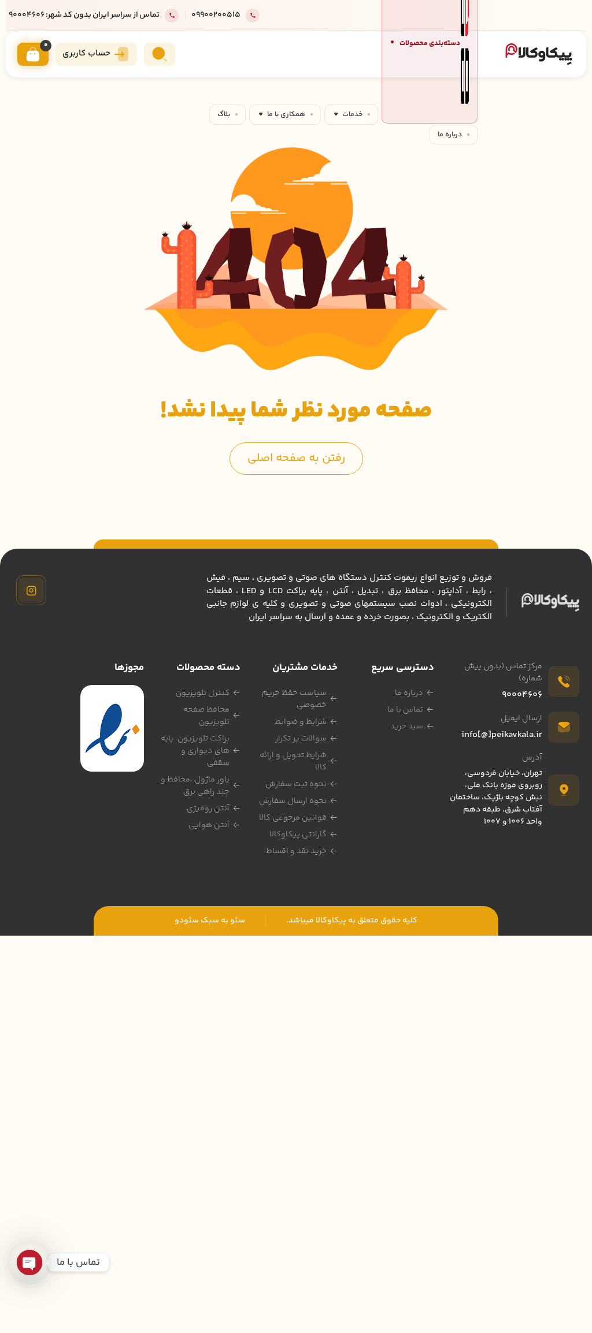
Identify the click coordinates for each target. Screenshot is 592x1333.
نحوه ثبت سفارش (296, 784)
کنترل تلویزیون (203, 693)
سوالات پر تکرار (301, 738)
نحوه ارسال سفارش (293, 801)
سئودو (187, 920)
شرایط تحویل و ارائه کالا (293, 761)
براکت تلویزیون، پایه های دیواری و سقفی (195, 750)
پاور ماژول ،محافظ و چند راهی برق (195, 785)
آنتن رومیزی (208, 808)
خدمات (352, 114)
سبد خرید (406, 726)
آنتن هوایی (209, 825)
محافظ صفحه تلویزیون (206, 715)
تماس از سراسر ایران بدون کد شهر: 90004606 (84, 15)
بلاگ (223, 114)
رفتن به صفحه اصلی (296, 458)
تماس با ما (405, 709)
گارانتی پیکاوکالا (298, 834)
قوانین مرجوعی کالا (293, 817)
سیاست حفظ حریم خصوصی (294, 699)
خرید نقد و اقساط (296, 851)
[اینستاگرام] (31, 590)
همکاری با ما (286, 114)
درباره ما (450, 134)
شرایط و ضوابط (301, 722)
